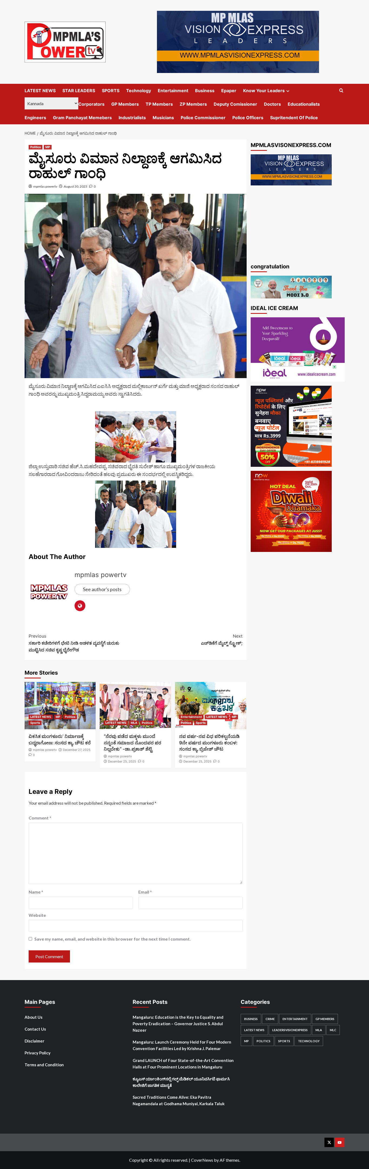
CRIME (270, 1019)
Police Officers (247, 117)
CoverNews (202, 1160)
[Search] (341, 90)
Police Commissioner (203, 117)
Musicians (163, 117)
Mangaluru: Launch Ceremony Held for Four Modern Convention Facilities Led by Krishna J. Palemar (182, 1045)
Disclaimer (34, 1040)
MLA (134, 723)
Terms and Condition (44, 1064)
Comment (40, 817)
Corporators (91, 104)
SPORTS (110, 90)
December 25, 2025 (122, 761)
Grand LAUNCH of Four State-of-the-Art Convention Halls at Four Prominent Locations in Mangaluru (183, 1063)
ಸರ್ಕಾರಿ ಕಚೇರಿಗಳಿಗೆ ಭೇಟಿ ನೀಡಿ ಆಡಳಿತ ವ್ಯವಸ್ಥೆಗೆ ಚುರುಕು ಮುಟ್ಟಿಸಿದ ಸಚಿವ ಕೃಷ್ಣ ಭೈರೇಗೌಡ (74, 642)
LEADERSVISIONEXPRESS (290, 1030)
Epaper (228, 90)
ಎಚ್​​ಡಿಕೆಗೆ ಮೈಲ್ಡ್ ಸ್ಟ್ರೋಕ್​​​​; (222, 639)
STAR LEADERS (78, 90)
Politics (35, 147)
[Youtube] (339, 1142)
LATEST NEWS (40, 90)
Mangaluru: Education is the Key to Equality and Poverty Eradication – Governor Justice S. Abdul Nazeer (178, 1024)
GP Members (125, 104)
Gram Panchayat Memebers (82, 117)
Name (36, 891)
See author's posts (102, 589)
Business (204, 90)
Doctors (272, 104)
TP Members (159, 104)
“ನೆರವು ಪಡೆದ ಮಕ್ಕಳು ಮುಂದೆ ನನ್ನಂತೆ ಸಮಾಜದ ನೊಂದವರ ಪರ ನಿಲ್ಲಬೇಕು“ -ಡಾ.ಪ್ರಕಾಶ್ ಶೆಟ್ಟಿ (132, 743)
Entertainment (173, 90)
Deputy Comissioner (235, 104)
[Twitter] (329, 1142)
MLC (333, 1030)
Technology (138, 90)
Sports (35, 723)
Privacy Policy (38, 1052)
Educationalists (304, 104)
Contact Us (35, 1029)
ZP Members (193, 104)
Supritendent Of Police (294, 117)
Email (145, 891)
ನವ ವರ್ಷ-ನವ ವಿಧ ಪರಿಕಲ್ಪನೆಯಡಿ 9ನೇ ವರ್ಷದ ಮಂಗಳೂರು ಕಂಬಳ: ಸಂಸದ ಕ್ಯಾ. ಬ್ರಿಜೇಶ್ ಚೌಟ (209, 743)
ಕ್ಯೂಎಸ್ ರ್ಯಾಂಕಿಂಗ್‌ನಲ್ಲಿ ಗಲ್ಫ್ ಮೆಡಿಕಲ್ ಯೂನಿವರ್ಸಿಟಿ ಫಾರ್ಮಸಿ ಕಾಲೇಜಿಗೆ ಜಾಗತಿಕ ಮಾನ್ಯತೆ (181, 1082)
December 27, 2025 (76, 750)
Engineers (35, 117)
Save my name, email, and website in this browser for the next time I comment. (112, 938)
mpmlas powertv (45, 186)
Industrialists (132, 117)
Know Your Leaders (264, 90)
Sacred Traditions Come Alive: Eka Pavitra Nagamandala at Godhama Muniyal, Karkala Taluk (178, 1100)
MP (47, 147)
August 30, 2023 (75, 186)
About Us (33, 1017)
